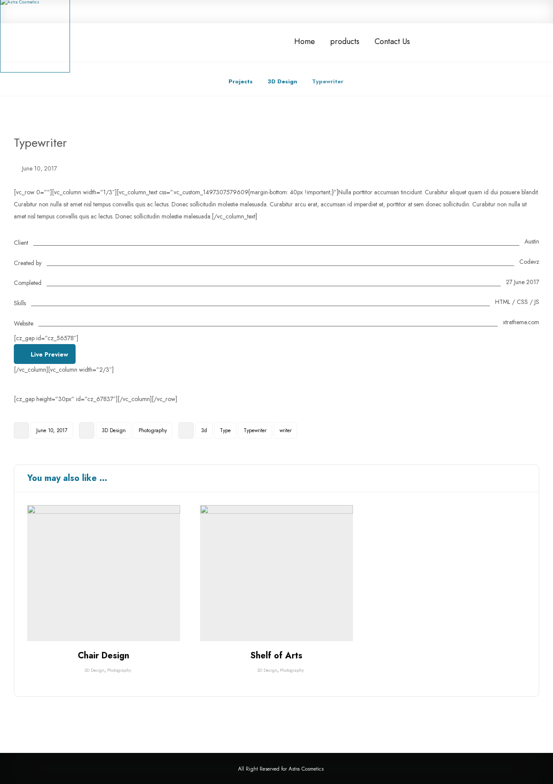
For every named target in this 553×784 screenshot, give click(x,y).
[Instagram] (481, 11)
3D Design (114, 430)
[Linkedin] (497, 11)
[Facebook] (448, 11)
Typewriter (255, 430)
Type (225, 430)
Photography (153, 430)
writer (286, 430)
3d (204, 430)
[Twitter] (464, 11)
